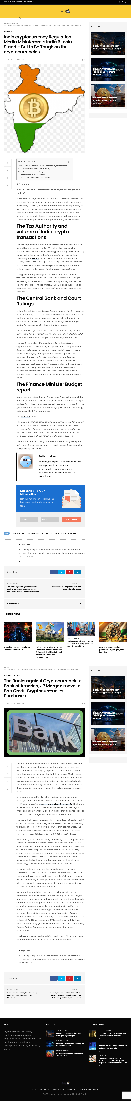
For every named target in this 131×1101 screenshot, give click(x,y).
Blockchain (40, 644)
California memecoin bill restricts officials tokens (105, 99)
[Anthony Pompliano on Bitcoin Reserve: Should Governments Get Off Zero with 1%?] (81, 629)
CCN (40, 325)
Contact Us (71, 1090)
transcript (25, 416)
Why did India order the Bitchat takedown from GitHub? (17, 648)
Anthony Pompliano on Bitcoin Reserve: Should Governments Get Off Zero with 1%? (80, 644)
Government (8, 31)
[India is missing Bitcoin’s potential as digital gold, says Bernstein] (113, 632)
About (34, 1090)
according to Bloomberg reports (56, 804)
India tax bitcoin (47, 533)
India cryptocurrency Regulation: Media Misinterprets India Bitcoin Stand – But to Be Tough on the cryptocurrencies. (65, 995)
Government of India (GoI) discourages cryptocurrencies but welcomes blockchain (22, 995)
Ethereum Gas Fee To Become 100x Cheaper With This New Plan (112, 1034)
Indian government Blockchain (65, 533)
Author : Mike (8, 60)
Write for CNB (45, 1090)
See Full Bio (45, 476)
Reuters (35, 258)
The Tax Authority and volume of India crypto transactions (45, 166)
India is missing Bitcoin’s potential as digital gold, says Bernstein (111, 649)
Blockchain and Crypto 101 (89, 1090)
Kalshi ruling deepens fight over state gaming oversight (107, 47)
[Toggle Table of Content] (68, 162)
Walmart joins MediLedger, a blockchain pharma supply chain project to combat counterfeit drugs (113, 1060)
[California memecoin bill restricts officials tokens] (108, 95)
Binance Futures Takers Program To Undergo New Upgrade (113, 1047)
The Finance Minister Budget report (35, 172)
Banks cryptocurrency (12, 675)
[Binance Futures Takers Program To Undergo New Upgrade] (92, 1046)
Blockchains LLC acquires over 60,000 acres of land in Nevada (66, 587)
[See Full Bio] (52, 476)
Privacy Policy (58, 1090)
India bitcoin (35, 533)
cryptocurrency (18, 533)
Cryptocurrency (10, 644)
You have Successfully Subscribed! (37, 177)
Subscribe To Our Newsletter (34, 175)
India (28, 533)
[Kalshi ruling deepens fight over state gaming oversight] (108, 43)
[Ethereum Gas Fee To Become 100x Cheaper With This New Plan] (92, 1033)
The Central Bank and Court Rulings (36, 169)
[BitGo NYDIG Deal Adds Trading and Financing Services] (50, 1043)
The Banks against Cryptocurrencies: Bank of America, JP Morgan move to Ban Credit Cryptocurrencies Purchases (23, 589)
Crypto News (97, 52)
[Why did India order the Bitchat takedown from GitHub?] (18, 632)
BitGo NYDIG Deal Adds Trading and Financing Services (104, 71)
